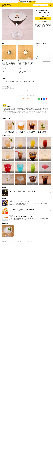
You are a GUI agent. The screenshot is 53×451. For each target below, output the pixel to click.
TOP (3, 241)
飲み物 (6, 241)
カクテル (10, 241)
